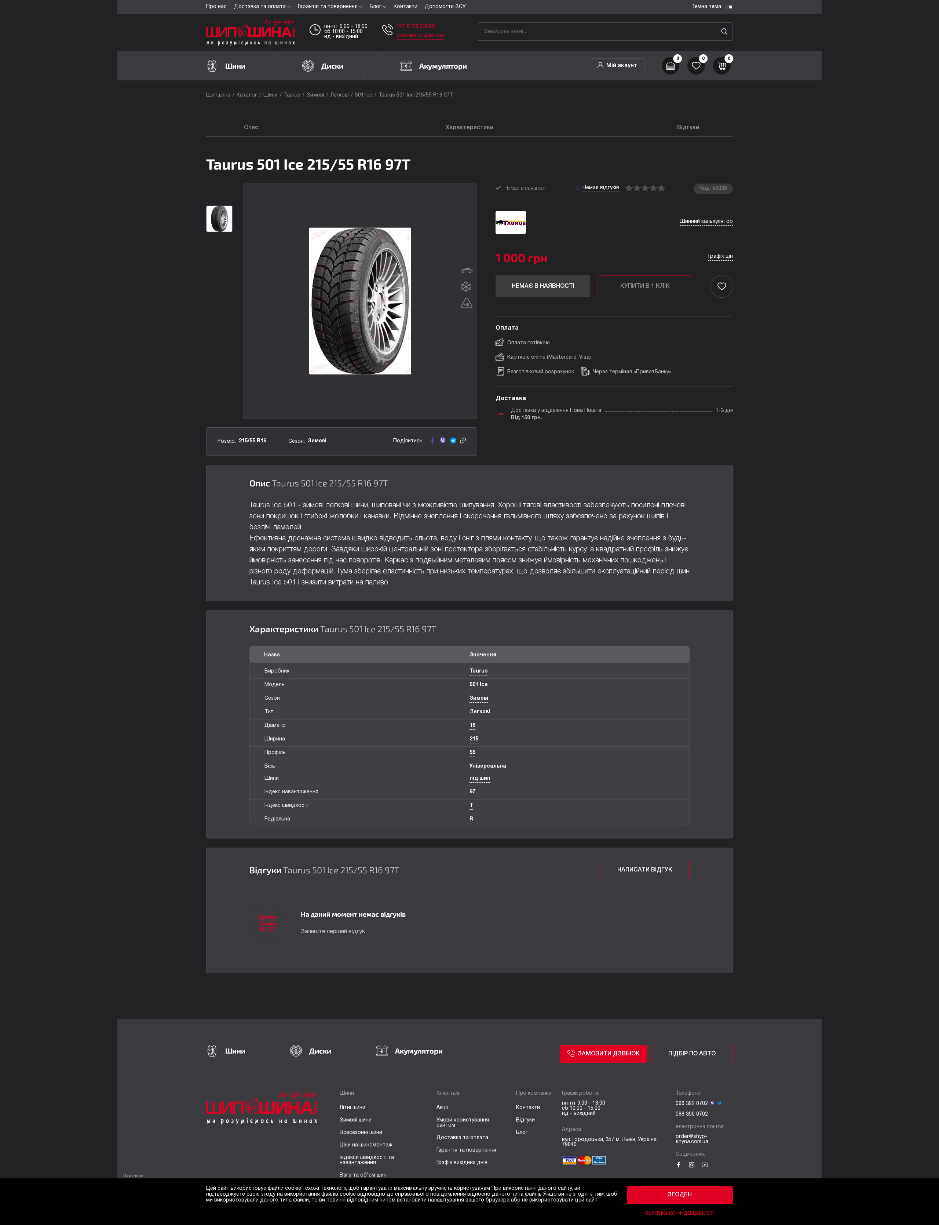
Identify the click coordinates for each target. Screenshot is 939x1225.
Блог (375, 6)
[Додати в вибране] (722, 286)
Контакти (405, 6)
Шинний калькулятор (706, 221)
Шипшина (218, 95)
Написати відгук (644, 870)
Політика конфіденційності (680, 1213)
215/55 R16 (252, 441)
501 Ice (363, 95)
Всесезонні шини (361, 1132)
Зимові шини (356, 1120)
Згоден (680, 1194)
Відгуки (525, 1120)
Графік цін (720, 256)
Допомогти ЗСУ (445, 6)
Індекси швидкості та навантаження (367, 1160)
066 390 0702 (692, 1114)
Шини (270, 95)
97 (472, 792)
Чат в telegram (416, 26)
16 (472, 725)
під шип (480, 778)
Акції (442, 1107)
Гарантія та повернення (328, 6)
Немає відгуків (600, 187)
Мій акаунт (621, 65)
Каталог (247, 95)
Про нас (216, 6)
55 (472, 752)
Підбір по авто (692, 1054)
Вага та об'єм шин (363, 1175)
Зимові (315, 95)
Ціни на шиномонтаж (366, 1145)
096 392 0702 (692, 1103)
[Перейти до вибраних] (696, 66)
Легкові (339, 95)
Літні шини (352, 1107)
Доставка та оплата (260, 6)
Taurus (292, 95)
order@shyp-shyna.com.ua (692, 1139)
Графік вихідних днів (461, 1162)
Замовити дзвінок (420, 36)
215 (474, 739)
